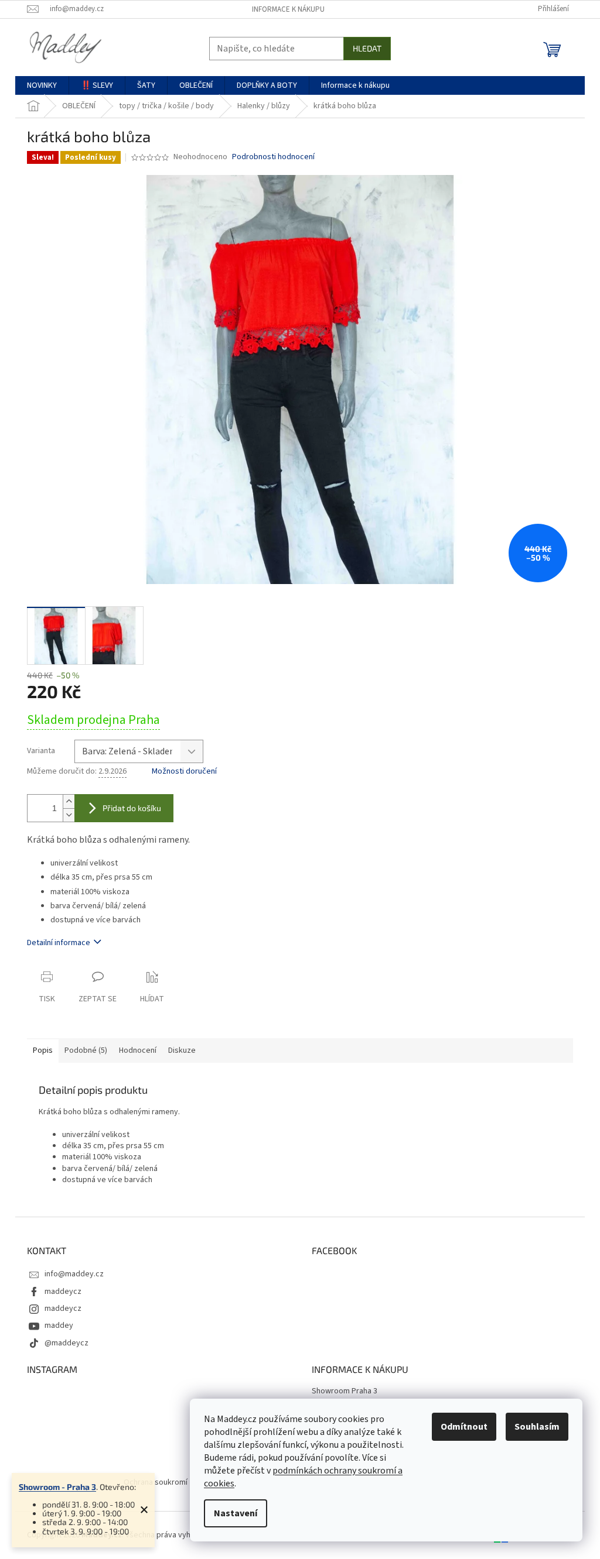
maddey (59, 1325)
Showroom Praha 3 (344, 1391)
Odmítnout (464, 1426)
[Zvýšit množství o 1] (68, 801)
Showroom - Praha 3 (57, 1487)
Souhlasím (537, 1426)
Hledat (367, 48)
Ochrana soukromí (156, 1482)
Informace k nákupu (288, 9)
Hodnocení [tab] (137, 1050)
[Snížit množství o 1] (68, 815)
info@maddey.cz (74, 1274)
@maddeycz (66, 1343)
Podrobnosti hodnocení (273, 157)
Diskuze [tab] (182, 1050)
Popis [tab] (43, 1050)
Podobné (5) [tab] (85, 1050)
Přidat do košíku (132, 808)
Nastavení (235, 1513)
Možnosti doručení (184, 771)
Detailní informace (58, 943)
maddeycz (63, 1291)
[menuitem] (42, 85)
